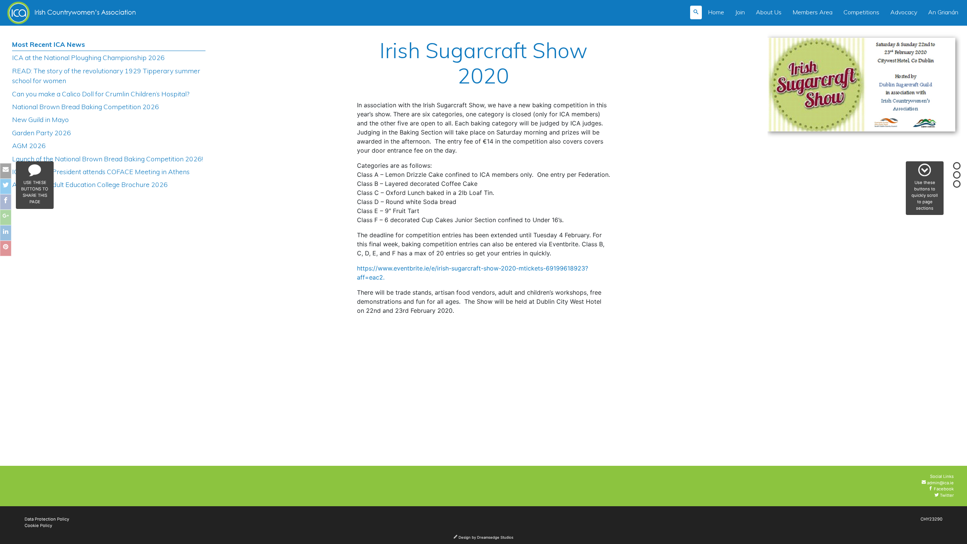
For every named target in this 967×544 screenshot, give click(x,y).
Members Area (812, 12)
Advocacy (903, 12)
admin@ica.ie (940, 482)
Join (740, 12)
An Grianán (943, 12)
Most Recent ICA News (48, 44)
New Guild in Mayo (40, 119)
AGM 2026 (29, 145)
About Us (769, 12)
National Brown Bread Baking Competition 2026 (85, 106)
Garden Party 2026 (41, 132)
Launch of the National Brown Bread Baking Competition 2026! (107, 159)
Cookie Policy (38, 525)
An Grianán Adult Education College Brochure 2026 (90, 184)
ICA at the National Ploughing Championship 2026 (88, 57)
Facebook (943, 488)
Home (716, 12)
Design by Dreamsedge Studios (485, 537)
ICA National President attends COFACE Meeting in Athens (101, 171)
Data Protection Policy (47, 519)
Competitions (861, 12)
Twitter (946, 495)
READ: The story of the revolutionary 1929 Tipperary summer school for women (106, 75)
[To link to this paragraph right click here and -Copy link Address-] (374, 51)
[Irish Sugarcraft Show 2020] (861, 87)
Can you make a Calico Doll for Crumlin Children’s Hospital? (100, 94)
